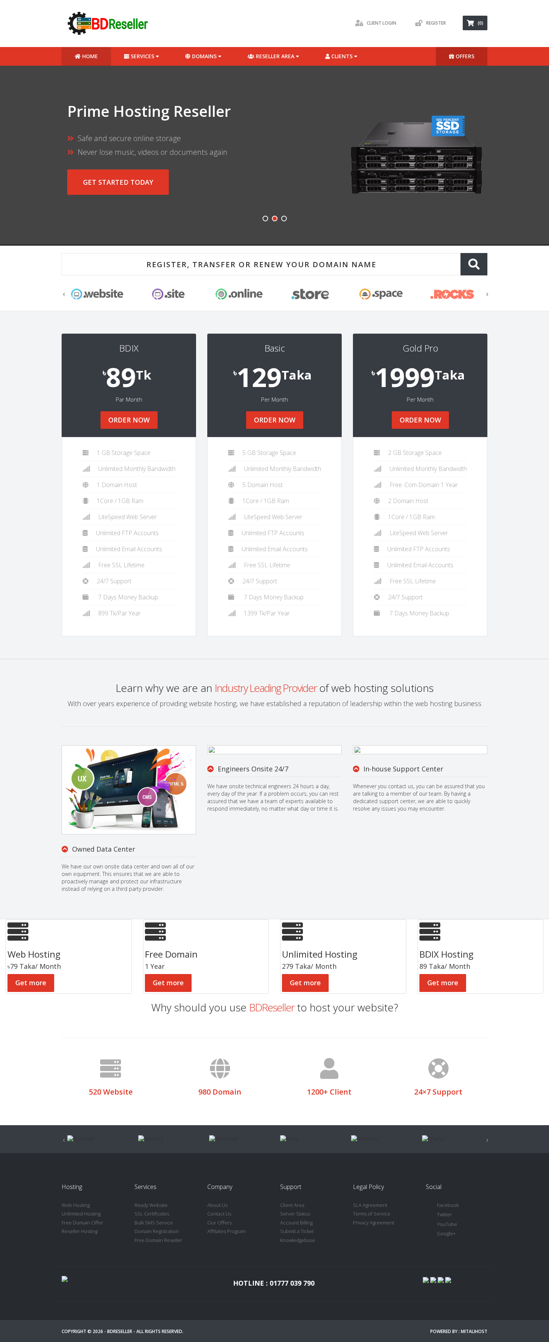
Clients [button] (342, 56)
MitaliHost (474, 1331)
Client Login (381, 23)
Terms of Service (371, 1213)
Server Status (295, 1213)
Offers (464, 56)
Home (89, 56)
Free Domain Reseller (158, 1240)
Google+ (446, 1233)
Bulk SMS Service (153, 1222)
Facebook (448, 1205)
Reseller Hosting (79, 1231)
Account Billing (296, 1222)
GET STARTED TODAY (118, 182)
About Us (217, 1205)
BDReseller (119, 1331)
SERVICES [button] (142, 56)
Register (436, 23)
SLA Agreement (370, 1205)
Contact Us (219, 1213)
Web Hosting (76, 1205)
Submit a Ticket (297, 1231)
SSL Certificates (151, 1213)
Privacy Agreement (373, 1222)
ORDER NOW (129, 419)
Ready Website (151, 1205)
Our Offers (219, 1222)
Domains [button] (204, 56)
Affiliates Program (226, 1231)
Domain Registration (156, 1231)
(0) (480, 23)
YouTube (447, 1224)
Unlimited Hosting (81, 1213)
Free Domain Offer (82, 1222)
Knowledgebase (297, 1240)
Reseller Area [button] (275, 56)
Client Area (292, 1205)
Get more (30, 982)
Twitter (444, 1214)
